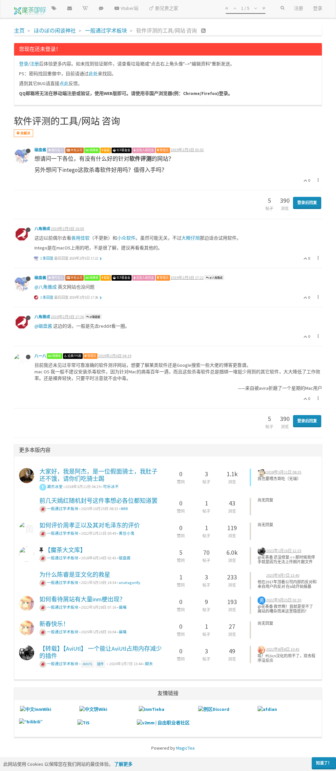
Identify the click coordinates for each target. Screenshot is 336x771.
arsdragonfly (129, 582)
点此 (64, 83)
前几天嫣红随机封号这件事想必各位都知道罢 (98, 500)
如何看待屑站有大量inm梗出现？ (82, 599)
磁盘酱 (40, 149)
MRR (124, 508)
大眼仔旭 (190, 238)
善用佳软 (80, 238)
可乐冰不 (111, 486)
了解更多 (123, 764)
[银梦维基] (85, 8)
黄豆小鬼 (127, 533)
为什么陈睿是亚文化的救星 (74, 574)
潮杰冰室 (54, 486)
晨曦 (123, 607)
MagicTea (185, 748)
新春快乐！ (54, 624)
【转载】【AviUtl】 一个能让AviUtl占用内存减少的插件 (100, 652)
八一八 (40, 355)
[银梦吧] (101, 8)
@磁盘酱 (94, 316)
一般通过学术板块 (62, 508)
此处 (93, 74)
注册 (34, 64)
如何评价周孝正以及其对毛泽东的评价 (89, 525)
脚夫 (149, 663)
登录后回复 (307, 202)
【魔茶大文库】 (65, 550)
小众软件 (126, 238)
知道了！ (324, 762)
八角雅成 (42, 228)
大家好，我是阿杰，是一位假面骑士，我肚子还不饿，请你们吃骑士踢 (98, 475)
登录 (23, 64)
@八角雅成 (215, 277)
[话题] (54, 8)
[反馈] (69, 8)
